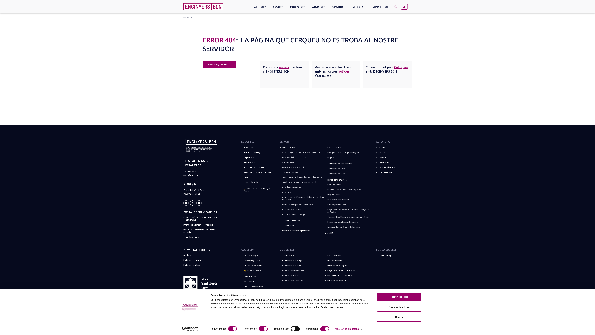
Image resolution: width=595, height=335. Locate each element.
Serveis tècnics (288, 148)
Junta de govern (251, 162)
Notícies (382, 148)
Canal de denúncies (191, 237)
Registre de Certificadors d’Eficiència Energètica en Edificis (303, 198)
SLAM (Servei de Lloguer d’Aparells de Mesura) (302, 177)
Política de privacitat (192, 260)
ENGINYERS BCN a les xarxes (339, 276)
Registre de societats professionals (342, 222)
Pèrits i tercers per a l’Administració (297, 205)
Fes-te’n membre (334, 261)
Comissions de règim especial (295, 280)
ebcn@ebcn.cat (190, 175)
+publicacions (384, 162)
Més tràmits (249, 282)
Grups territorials (334, 256)
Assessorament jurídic (336, 174)
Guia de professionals (291, 187)
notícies (344, 71)
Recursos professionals (292, 210)
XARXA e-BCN (288, 256)
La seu (246, 177)
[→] (405, 7)
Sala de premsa (385, 172)
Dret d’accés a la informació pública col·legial (199, 231)
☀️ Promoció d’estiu (252, 271)
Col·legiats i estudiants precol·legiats (343, 153)
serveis (284, 67)
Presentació (249, 148)
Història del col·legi (252, 153)
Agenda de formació (291, 221)
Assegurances (288, 162)
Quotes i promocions (253, 266)
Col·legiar (401, 67)
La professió (249, 157)
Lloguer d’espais (251, 182)
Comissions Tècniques (291, 266)
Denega (399, 317)
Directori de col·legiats (337, 266)
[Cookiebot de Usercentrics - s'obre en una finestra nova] (189, 329)
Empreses (331, 157)
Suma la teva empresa (253, 287)
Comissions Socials (290, 276)
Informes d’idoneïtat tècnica (294, 157)
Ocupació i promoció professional (297, 231)
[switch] (263, 328)
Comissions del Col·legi (292, 261)
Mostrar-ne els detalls (347, 329)
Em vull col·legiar (251, 256)
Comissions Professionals (293, 271)
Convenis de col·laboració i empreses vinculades (348, 217)
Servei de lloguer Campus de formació (344, 227)
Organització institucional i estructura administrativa (200, 218)
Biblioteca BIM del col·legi (293, 215)
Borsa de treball (334, 148)
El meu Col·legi (380, 7)
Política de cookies (191, 265)
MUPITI (330, 233)
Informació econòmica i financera (198, 225)
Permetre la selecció (399, 307)
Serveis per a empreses (337, 180)
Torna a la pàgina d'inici (220, 64)
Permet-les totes (399, 296)
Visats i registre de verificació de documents (301, 153)
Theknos (382, 157)
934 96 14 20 (193, 171)
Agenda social (288, 226)
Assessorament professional (339, 164)
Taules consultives (290, 172)
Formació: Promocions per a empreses (344, 190)
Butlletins (383, 153)
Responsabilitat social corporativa (258, 172)
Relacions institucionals (254, 167)
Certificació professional (293, 167)
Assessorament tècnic (336, 169)
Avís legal (187, 255)
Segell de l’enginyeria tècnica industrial (299, 182)
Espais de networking (336, 280)
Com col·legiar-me (252, 261)
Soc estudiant (250, 277)
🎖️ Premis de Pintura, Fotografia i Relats (258, 190)
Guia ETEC (286, 192)
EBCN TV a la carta (387, 167)
